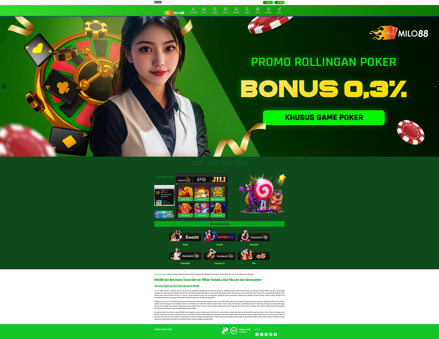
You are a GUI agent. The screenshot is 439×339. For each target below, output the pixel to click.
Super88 (219, 244)
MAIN (185, 194)
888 (253, 263)
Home (156, 274)
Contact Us (168, 2)
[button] (4, 86)
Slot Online (162, 274)
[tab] (184, 179)
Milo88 (156, 291)
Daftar (279, 2)
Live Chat (157, 2)
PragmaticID (254, 244)
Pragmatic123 (219, 263)
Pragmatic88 (185, 263)
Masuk (268, 2)
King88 (185, 244)
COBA (185, 189)
